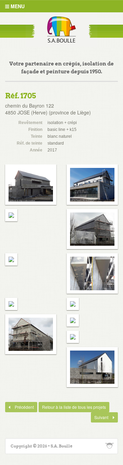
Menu (17, 6)
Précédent (19, 407)
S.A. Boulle (61, 29)
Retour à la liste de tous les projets (74, 407)
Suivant (100, 417)
